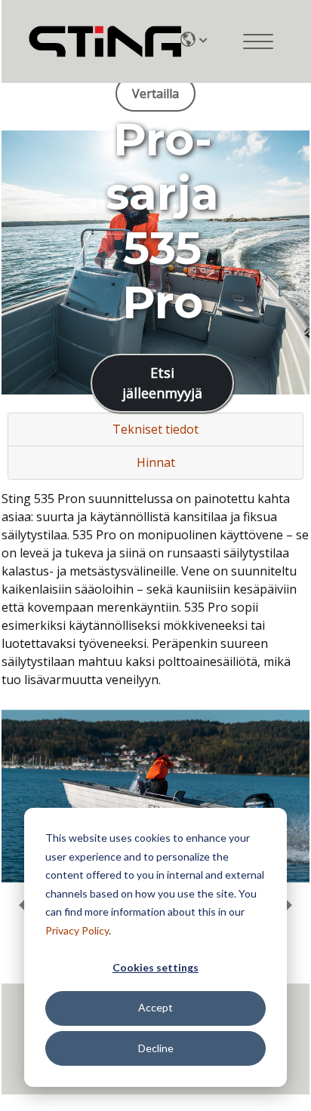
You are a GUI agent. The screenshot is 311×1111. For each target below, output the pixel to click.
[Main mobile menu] (258, 41)
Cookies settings (155, 967)
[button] (286, 905)
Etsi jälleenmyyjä (162, 383)
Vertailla (155, 93)
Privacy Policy (77, 930)
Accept (155, 1007)
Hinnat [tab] (156, 462)
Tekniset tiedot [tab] (155, 429)
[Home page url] (93, 42)
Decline (156, 1048)
